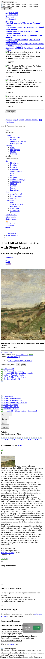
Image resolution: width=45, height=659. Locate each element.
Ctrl (18, 365)
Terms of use (18, 657)
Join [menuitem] (12, 122)
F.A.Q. (7, 655)
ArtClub (12, 157)
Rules (11, 657)
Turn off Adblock (7, 553)
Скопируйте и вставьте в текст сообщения (17, 638)
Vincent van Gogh (13, 357)
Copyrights (38, 657)
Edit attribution (6, 353)
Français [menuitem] (28, 120)
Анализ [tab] (8, 264)
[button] (12, 13)
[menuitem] (40, 120)
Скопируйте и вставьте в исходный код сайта (19, 631)
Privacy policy (28, 657)
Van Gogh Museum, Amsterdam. (20, 361)
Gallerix (11, 645)
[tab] (9, 258)
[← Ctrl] (10, 379)
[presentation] (25, 266)
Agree (36, 627)
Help (3, 655)
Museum (10, 131)
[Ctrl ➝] (7, 396)
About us (14, 655)
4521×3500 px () (24, 355)
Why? (20, 445)
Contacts (21, 655)
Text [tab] (8, 262)
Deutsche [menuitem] (35, 120)
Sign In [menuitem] (8, 122)
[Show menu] (16, 2)
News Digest (10, 111)
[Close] (24, 126)
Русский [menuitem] (9, 120)
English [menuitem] (15, 120)
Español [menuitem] (21, 120)
